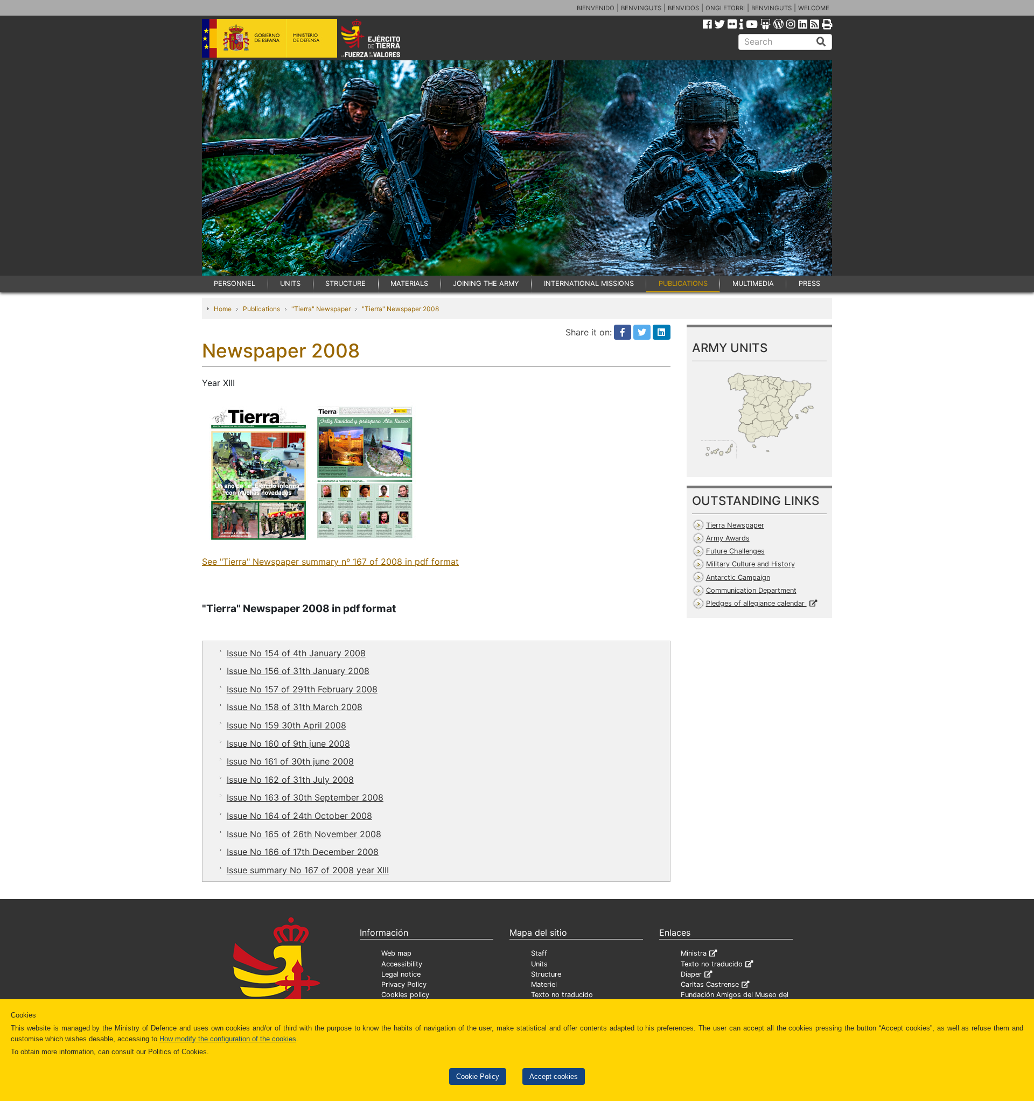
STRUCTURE (345, 283)
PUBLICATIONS (683, 283)
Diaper (691, 974)
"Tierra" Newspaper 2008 (400, 309)
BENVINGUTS (641, 8)
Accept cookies (553, 1076)
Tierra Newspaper (735, 525)
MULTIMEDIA (753, 283)
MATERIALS (409, 283)
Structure (546, 974)
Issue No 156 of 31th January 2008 (298, 670)
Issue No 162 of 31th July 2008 (290, 779)
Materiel (544, 984)
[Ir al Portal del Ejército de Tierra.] (383, 37)
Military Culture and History (750, 564)
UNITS (290, 283)
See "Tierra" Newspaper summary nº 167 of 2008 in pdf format (330, 561)
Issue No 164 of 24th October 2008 (299, 815)
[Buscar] (821, 42)
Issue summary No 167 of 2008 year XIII (308, 870)
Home (223, 309)
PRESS (809, 283)
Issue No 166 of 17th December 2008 (303, 851)
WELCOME (813, 8)
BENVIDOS (683, 8)
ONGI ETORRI (725, 8)
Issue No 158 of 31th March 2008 (294, 707)
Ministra (694, 953)
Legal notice (401, 974)
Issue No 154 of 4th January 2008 (296, 653)
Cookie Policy (477, 1076)
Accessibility (401, 964)
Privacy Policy (404, 984)
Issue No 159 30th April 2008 (286, 725)
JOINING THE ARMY (486, 283)
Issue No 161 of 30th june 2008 (290, 761)
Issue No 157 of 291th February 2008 (302, 689)
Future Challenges (735, 551)
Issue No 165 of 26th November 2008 (304, 834)
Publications (261, 309)
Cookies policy (405, 995)
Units (539, 964)
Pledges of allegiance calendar (756, 603)
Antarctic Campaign (738, 577)
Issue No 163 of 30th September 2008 (305, 797)
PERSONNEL (234, 283)
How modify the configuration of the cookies (227, 1039)
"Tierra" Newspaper (321, 309)
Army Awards (728, 538)
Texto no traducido (562, 995)
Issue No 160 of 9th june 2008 (288, 743)
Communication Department (751, 590)
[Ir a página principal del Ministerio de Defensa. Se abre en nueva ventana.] (269, 37)
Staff (539, 953)
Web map (396, 953)
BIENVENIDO (595, 8)
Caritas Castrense (710, 984)
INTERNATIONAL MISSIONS (589, 283)
